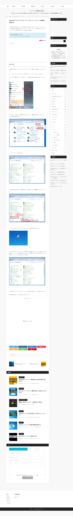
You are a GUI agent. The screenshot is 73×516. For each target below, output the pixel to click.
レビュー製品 (59, 147)
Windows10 (23, 6)
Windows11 (14, 6)
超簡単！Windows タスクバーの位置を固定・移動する (30, 402)
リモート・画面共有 (59, 145)
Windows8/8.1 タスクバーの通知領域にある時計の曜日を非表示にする (32, 380)
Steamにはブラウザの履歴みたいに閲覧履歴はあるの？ (59, 70)
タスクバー (59, 129)
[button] (21, 95)
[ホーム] (7, 6)
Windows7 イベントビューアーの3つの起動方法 (57, 163)
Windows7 (42, 6)
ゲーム (59, 124)
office (59, 91)
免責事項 (15, 497)
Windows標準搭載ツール (59, 109)
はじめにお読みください (59, 114)
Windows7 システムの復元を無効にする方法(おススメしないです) (32, 414)
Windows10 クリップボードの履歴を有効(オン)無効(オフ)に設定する (32, 391)
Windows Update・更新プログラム (59, 96)
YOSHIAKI (58, 49)
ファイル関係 (59, 142)
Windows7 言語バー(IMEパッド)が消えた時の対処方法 (58, 180)
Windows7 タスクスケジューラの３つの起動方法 (58, 166)
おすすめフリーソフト (59, 111)
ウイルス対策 (52, 6)
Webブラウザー (59, 93)
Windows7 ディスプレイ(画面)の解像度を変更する (30, 424)
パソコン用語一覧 (59, 137)
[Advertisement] (19, 2)
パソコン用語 (62, 6)
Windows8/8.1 (33, 6)
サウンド (59, 127)
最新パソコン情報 (59, 150)
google (59, 88)
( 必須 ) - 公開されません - (14, 460)
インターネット (59, 119)
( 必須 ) (12, 457)
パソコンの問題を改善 (36, 11)
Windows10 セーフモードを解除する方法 (28, 436)
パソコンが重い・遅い (59, 132)
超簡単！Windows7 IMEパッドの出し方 (56, 186)
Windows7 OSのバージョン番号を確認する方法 (57, 174)
